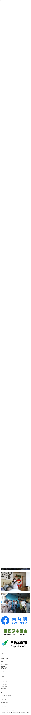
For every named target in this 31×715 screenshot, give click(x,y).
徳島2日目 (4, 706)
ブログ (3, 679)
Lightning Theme (15, 712)
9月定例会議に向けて (6, 695)
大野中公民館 (5, 702)
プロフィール (4, 674)
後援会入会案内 (5, 684)
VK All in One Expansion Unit (24, 712)
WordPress (8, 712)
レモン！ (4, 692)
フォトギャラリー (5, 681)
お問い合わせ (3, 653)
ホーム (3, 671)
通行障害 (4, 699)
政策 (3, 676)
